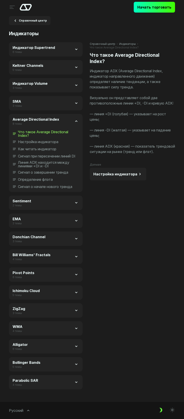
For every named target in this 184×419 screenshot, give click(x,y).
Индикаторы (127, 44)
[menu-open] (11, 7)
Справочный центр (102, 44)
